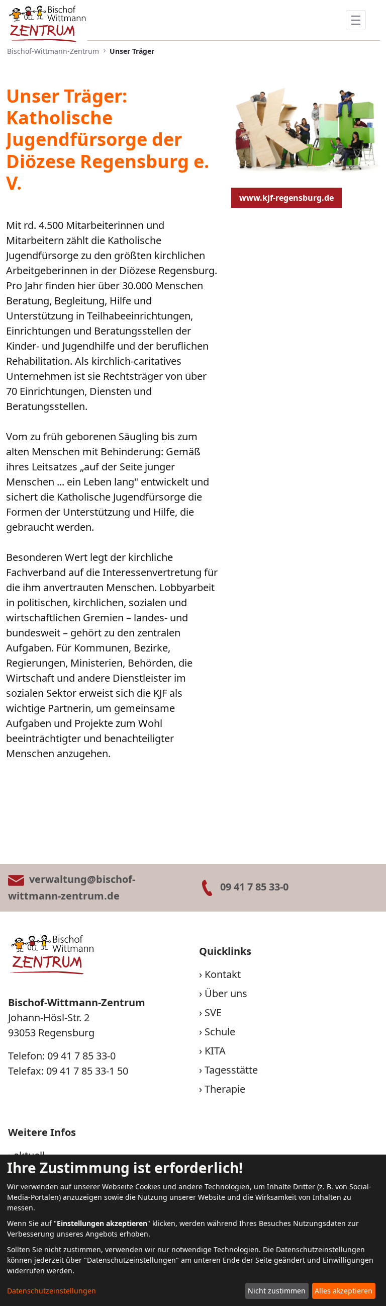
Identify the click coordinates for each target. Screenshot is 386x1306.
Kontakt (223, 974)
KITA (215, 1050)
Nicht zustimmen (277, 1290)
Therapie (225, 1089)
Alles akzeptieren (343, 1290)
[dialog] (193, 1230)
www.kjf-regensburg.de (286, 197)
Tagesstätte (231, 1070)
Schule (220, 1031)
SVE (213, 1012)
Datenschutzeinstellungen (51, 1290)
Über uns (226, 993)
